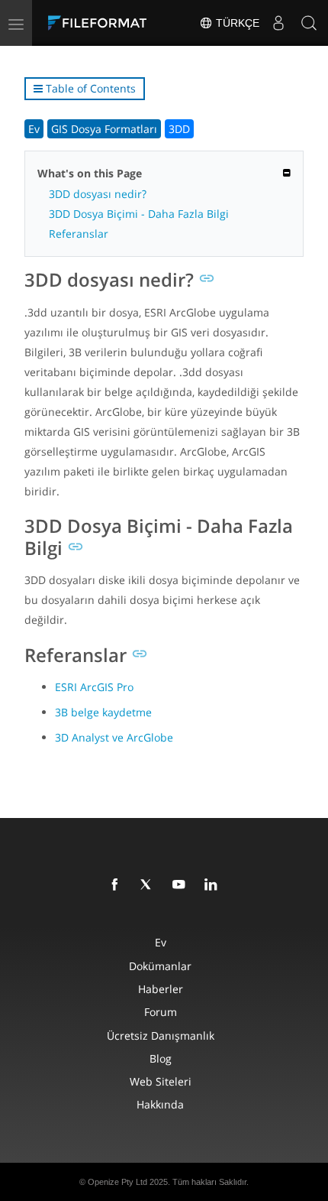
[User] (278, 23)
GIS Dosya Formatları (104, 129)
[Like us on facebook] (117, 885)
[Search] (309, 23)
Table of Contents (89, 88)
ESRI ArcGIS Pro (94, 687)
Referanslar (78, 233)
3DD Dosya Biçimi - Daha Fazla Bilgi (139, 213)
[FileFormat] (100, 23)
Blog (161, 1058)
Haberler (160, 989)
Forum (160, 1012)
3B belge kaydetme (103, 712)
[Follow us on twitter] (149, 885)
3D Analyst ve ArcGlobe (114, 737)
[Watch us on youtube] (181, 885)
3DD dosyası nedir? (97, 194)
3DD (179, 129)
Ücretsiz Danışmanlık (160, 1035)
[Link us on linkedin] (213, 885)
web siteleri (160, 1081)
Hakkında (160, 1104)
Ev (34, 129)
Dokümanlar (160, 966)
